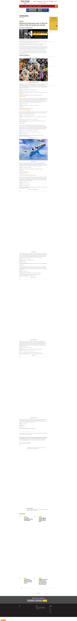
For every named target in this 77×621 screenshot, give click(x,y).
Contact (55, 1)
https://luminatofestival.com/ (33, 428)
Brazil (22, 6)
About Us (34, 1)
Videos (48, 1)
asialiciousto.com (31, 108)
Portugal (30, 6)
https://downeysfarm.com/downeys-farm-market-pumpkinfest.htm (38, 263)
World (34, 6)
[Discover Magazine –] (25, 2)
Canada (26, 6)
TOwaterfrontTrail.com (22, 173)
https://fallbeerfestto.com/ (32, 275)
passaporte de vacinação (35, 47)
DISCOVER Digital (39, 1)
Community (39, 6)
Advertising (51, 1)
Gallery (44, 1)
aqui (28, 447)
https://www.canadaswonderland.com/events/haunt (36, 353)
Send (45, 600)
